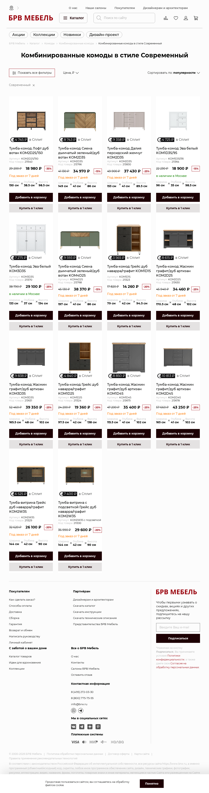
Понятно (151, 783)
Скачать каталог (84, 605)
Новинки (72, 34)
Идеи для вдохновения (25, 662)
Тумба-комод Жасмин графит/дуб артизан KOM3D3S (28, 389)
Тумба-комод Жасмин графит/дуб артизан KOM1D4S (126, 389)
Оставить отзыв (81, 674)
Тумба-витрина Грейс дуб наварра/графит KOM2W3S (27, 507)
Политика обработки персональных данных (75, 753)
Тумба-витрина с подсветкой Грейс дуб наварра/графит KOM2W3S (77, 509)
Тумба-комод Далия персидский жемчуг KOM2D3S (124, 152)
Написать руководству (24, 636)
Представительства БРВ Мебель (95, 624)
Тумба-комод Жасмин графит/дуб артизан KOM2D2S (175, 271)
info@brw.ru (79, 704)
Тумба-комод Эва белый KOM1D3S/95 (177, 150)
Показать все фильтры (35, 73)
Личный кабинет (20, 642)
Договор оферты (118, 753)
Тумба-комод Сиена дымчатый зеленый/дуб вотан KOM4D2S (79, 271)
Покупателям (125, 8)
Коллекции (44, 34)
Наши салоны (96, 8)
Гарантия (15, 624)
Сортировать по (172, 73)
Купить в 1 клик (31, 208)
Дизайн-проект (104, 34)
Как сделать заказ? (22, 599)
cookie (60, 785)
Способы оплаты (20, 605)
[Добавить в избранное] (48, 104)
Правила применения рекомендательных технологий (43, 758)
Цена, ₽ (68, 73)
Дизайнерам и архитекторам (165, 8)
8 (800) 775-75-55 (82, 698)
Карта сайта (141, 753)
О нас (73, 8)
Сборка (14, 618)
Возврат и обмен (20, 630)
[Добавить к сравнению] (48, 111)
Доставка (15, 611)
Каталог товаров (20, 656)
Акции (18, 34)
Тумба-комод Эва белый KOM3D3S (30, 269)
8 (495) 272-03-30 (82, 692)
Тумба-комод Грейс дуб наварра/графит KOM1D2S (78, 389)
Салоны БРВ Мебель (85, 668)
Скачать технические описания (95, 618)
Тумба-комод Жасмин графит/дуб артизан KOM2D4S (175, 389)
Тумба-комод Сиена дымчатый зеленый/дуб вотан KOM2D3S (79, 152)
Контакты (77, 662)
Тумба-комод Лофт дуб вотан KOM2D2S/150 (29, 150)
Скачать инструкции (87, 611)
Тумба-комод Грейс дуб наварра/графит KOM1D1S (129, 269)
